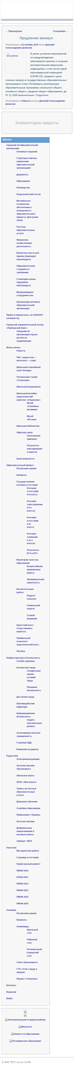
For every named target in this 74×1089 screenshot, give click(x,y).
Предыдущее (14, 31)
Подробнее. (42, 95)
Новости (26, 101)
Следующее (60, 31)
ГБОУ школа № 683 (20, 1062)
